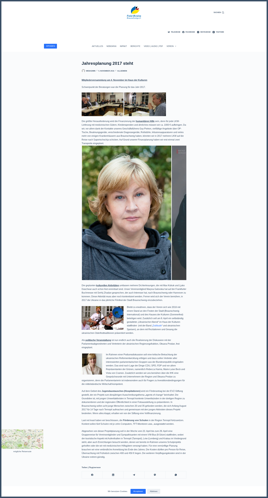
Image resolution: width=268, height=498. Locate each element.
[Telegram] (134, 474)
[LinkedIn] (113, 474)
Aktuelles (97, 46)
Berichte (135, 46)
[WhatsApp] (175, 474)
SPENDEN (50, 46)
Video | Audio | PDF (153, 46)
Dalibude (157, 325)
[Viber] (154, 474)
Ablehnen (153, 491)
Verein (170, 46)
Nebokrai (111, 46)
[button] (127, 212)
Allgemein (122, 71)
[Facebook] (92, 474)
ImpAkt (123, 46)
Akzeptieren (138, 491)
